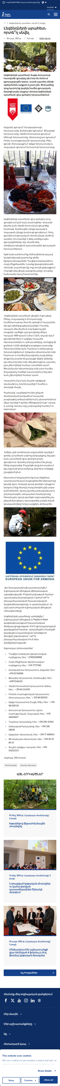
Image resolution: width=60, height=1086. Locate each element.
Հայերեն (50, 7)
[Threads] (39, 1000)
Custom (28, 1080)
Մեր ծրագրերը (11, 765)
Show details (45, 1071)
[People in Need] (6, 14)
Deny (11, 1080)
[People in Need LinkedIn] (32, 1000)
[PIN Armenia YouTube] (19, 1000)
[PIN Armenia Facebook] (6, 1000)
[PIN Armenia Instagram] (26, 1000)
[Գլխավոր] (5, 23)
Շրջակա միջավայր (28, 765)
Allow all (48, 1080)
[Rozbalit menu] (55, 14)
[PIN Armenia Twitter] (12, 1000)
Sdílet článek (44, 38)
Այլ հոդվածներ (29, 972)
